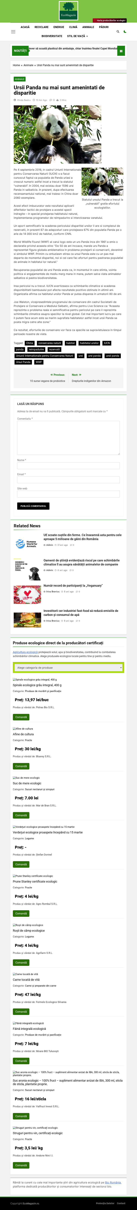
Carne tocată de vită (26, 979)
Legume (29, 838)
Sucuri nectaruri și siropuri (39, 789)
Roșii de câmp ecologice (29, 930)
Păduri (104, 27)
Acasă (25, 27)
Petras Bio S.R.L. (45, 707)
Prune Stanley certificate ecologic (35, 881)
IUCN (107, 343)
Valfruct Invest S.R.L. (47, 1106)
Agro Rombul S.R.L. (47, 903)
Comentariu (25, 418)
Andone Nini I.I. (44, 1155)
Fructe (28, 740)
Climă (73, 27)
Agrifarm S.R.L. (44, 953)
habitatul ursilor (89, 343)
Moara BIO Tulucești (47, 1051)
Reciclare (41, 27)
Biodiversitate (52, 36)
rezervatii (54, 349)
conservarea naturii (49, 343)
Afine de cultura (23, 734)
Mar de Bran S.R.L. (46, 805)
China (29, 343)
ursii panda (112, 355)
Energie (58, 27)
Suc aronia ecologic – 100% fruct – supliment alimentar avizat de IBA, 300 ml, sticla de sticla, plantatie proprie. (68, 1082)
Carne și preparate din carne (40, 985)
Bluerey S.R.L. (43, 756)
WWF (39, 362)
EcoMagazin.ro (31, 1203)
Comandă (21, 717)
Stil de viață (76, 36)
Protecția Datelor (105, 1203)
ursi (81, 355)
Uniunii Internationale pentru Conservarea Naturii (44, 355)
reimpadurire (36, 349)
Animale (88, 27)
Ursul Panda (23, 362)
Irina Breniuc (53, 591)
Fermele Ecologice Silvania (51, 1002)
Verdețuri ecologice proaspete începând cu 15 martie (48, 832)
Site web (22, 488)
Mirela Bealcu (24, 100)
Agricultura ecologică (25, 652)
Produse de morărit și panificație (43, 691)
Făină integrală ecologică (29, 1028)
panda (20, 349)
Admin (49, 545)
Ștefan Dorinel (44, 854)
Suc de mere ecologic (27, 783)
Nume (21, 460)
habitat (70, 343)
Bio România (113, 1182)
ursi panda (94, 355)
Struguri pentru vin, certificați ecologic (38, 1133)
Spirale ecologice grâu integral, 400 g (37, 685)
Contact (121, 1203)
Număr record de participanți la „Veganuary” (73, 585)
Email (21, 474)
